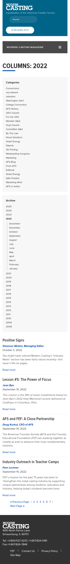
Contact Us (28, 551)
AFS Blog (11, 161)
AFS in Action (13, 186)
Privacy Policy (49, 551)
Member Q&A (13, 121)
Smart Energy (13, 141)
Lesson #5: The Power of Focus (27, 379)
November (14, 227)
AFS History (12, 108)
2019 (8, 281)
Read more (9, 370)
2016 (8, 293)
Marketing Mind (14, 182)
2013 (8, 306)
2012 (8, 310)
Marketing (11, 157)
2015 (8, 298)
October (13, 231)
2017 (8, 289)
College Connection (16, 104)
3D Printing (12, 149)
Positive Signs (13, 340)
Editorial (10, 170)
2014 (8, 302)
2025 (9, 206)
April (11, 256)
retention (10, 96)
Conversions (12, 88)
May (11, 252)
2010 (8, 318)
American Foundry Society (41, 13)
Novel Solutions (14, 137)
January (13, 268)
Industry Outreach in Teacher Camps (31, 461)
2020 (9, 277)
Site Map (15, 555)
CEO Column (12, 112)
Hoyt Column (13, 125)
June (11, 248)
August (13, 240)
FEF (12, 551)
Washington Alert (15, 100)
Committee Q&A (14, 129)
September (15, 235)
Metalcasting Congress (18, 153)
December (14, 223)
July (11, 244)
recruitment (12, 92)
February (14, 264)
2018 (8, 285)
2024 (9, 210)
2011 (8, 314)
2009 (9, 322)
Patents (10, 145)
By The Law (12, 133)
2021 (8, 273)
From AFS (11, 166)
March (12, 260)
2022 (9, 218)
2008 (9, 326)
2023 (9, 214)
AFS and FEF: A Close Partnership (28, 418)
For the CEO (12, 117)
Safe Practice (13, 178)
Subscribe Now (20, 30)
